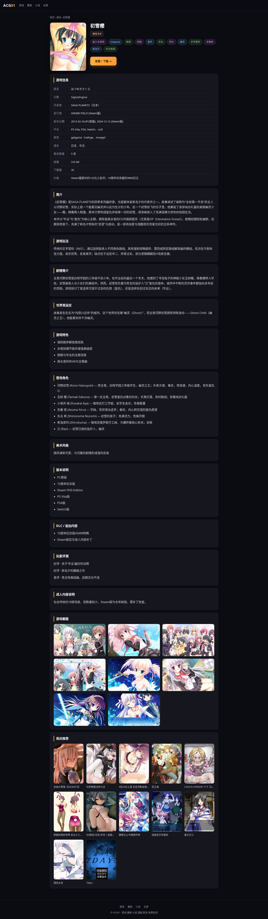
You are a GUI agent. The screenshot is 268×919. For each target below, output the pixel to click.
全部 (45, 5)
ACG (9, 5)
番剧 (29, 5)
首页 (52, 17)
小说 (37, 5)
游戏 (21, 5)
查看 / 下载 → (103, 61)
